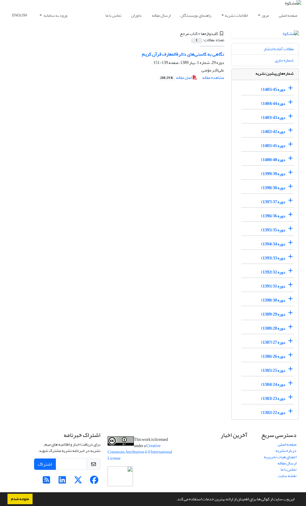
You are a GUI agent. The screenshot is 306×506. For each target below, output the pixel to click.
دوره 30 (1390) (273, 300)
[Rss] (46, 482)
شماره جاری (284, 60)
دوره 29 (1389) (273, 314)
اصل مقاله (176, 78)
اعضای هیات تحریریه (280, 457)
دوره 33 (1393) (273, 258)
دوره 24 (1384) (273, 384)
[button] (174, 500)
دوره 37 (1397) (273, 202)
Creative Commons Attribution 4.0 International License (140, 452)
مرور (265, 15)
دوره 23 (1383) (273, 399)
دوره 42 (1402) (273, 132)
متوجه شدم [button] (20, 498)
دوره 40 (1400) (273, 160)
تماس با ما (113, 15)
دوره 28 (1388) (273, 328)
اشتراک (45, 464)
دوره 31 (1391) (273, 286)
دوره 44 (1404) (273, 104)
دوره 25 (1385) (273, 370)
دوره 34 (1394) (273, 244)
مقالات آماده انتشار (279, 49)
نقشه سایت (287, 476)
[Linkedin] (62, 482)
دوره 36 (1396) (273, 216)
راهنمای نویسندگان (195, 15)
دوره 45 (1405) (273, 89)
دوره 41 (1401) (273, 146)
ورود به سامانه (55, 15)
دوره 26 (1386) (273, 356)
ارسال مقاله (161, 15)
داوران (136, 15)
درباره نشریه (286, 451)
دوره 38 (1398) (273, 188)
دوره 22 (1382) (273, 413)
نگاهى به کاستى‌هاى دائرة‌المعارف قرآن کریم (183, 54)
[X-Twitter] (78, 482)
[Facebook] (94, 482)
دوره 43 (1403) (273, 118)
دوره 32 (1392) (273, 272)
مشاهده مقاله (213, 78)
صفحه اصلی (288, 15)
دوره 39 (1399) (273, 174)
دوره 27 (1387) (273, 342)
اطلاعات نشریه (236, 15)
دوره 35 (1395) (273, 230)
